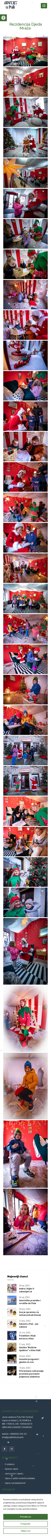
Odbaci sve (25, 1531)
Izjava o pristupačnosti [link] (15, 1483)
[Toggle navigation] (44, 5)
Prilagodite (25, 1524)
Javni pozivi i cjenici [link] (14, 1473)
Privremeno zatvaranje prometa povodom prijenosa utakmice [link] (31, 1374)
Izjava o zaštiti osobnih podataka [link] (20, 1478)
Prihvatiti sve (25, 1517)
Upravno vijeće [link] (11, 1469)
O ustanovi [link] (10, 1464)
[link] (3, 17)
